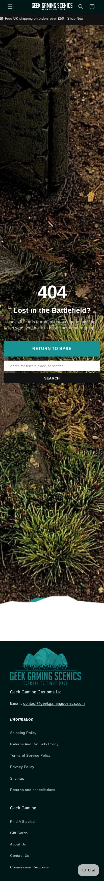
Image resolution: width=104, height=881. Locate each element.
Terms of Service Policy (30, 755)
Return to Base (52, 348)
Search (52, 378)
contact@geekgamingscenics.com (54, 703)
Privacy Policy (22, 767)
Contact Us (19, 856)
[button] (10, 6)
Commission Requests (29, 867)
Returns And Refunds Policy (34, 744)
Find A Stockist (23, 821)
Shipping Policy (23, 733)
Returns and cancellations (32, 790)
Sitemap (17, 778)
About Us (18, 844)
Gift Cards (19, 833)
